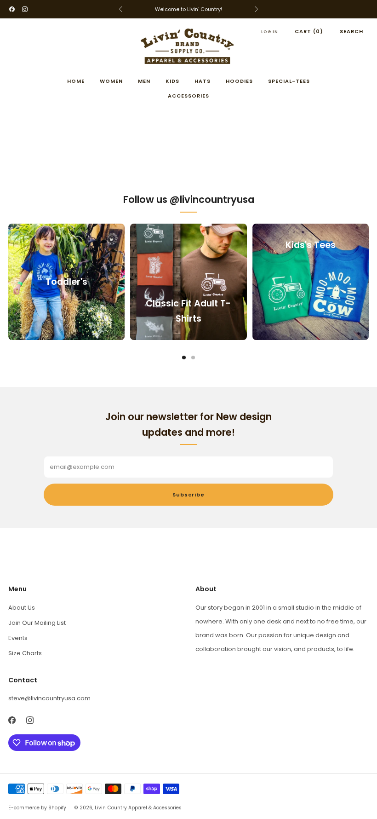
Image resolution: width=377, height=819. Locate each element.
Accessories (188, 95)
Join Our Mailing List (37, 622)
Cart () (309, 31)
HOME (76, 81)
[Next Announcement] (257, 9)
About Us (21, 607)
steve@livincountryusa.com (49, 698)
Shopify (57, 807)
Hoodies (239, 81)
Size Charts (25, 653)
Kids (172, 81)
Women (111, 81)
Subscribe (188, 494)
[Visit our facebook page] (12, 9)
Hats (202, 81)
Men (144, 81)
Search (351, 31)
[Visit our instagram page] (24, 9)
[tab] (184, 357)
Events (18, 638)
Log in (269, 32)
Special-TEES (289, 81)
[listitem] (188, 9)
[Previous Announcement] (120, 9)
